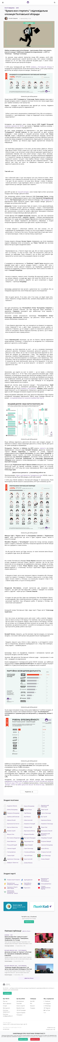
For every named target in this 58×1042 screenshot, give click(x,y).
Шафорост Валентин (12, 862)
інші (7, 200)
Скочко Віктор (45, 848)
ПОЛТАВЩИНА (10, 8)
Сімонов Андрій (11, 848)
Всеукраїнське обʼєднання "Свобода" (13, 884)
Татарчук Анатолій (46, 852)
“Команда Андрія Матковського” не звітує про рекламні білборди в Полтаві (18, 968)
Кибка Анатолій (28, 820)
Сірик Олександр (28, 848)
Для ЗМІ (32, 1001)
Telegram (47, 1008)
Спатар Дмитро (11, 852)
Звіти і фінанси (7, 1003)
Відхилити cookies (35, 1039)
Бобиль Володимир (12, 809)
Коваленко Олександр (47, 823)
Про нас (5, 1001)
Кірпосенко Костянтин (13, 823)
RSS (31, 1003)
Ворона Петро (28, 809)
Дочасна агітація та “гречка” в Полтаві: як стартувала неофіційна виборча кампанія (18, 953)
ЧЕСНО (8, 984)
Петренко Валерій (46, 841)
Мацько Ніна (10, 834)
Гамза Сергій (44, 809)
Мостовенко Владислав (13, 838)
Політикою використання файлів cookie (29, 1036)
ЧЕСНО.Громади (21, 1010)
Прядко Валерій (28, 845)
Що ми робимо (21, 998)
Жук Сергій (44, 816)
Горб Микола (27, 813)
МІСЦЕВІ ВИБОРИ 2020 (11, 950)
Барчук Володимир (29, 806)
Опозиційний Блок (46, 884)
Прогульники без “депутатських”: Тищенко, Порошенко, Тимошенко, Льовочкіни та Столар (17, 938)
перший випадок (23, 192)
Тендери (32, 1008)
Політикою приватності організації (49, 1036)
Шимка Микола (28, 862)
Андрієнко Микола (12, 806)
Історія (5, 1006)
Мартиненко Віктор (29, 830)
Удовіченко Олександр (13, 859)
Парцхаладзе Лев (29, 841)
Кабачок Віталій (11, 820)
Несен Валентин (11, 841)
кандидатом (47, 200)
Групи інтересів (21, 1012)
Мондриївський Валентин (45, 834)
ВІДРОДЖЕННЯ (28, 880)
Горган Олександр (46, 813)
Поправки (19, 1015)
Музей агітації (20, 1008)
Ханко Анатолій (28, 859)
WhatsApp (48, 1006)
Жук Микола (27, 816)
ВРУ (12, 935)
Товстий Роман (28, 855)
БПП (17, 8)
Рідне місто (27, 887)
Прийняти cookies (23, 1039)
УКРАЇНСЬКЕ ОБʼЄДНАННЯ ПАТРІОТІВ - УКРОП (12, 892)
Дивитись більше (26, 931)
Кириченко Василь (46, 820)
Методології (6, 1008)
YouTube (47, 1010)
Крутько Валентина (12, 827)
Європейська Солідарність (27, 884)
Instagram (48, 1003)
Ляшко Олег (44, 827)
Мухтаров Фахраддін (30, 838)
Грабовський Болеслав (13, 816)
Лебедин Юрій (28, 827)
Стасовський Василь (29, 852)
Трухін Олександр (46, 855)
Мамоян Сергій (11, 830)
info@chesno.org (51, 1027)
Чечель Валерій (45, 859)
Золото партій (21, 1006)
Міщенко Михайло (29, 834)
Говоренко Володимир (13, 813)
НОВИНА (7, 935)
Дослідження (20, 1001)
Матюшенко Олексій (46, 830)
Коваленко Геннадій (29, 823)
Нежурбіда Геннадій (46, 838)
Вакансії (32, 1006)
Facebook (47, 1001)
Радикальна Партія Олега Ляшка (12, 888)
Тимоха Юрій (10, 855)
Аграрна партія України (13, 879)
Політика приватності (6, 1011)
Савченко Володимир (47, 845)
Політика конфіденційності (8, 1015)
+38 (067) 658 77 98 (50, 1029)
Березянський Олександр (45, 806)
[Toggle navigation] (3, 2)
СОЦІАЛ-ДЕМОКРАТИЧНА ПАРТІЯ (45, 888)
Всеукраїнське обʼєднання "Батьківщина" (45, 880)
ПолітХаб (19, 1003)
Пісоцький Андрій (12, 845)
